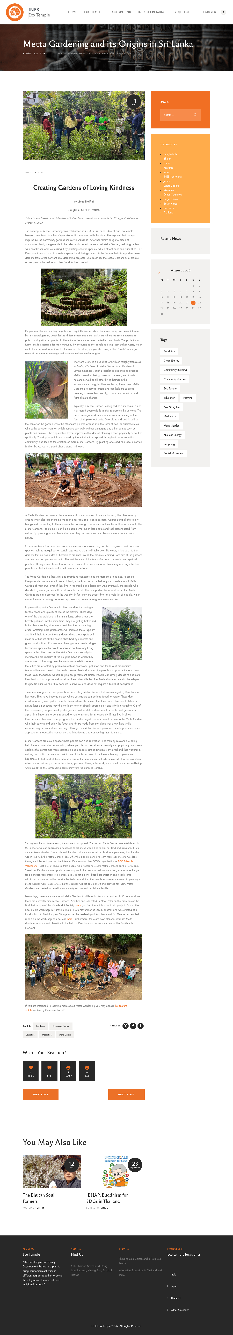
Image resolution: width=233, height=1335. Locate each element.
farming (188, 398)
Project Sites (171, 199)
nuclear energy (172, 435)
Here (78, 905)
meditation (47, 1034)
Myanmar (169, 190)
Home (27, 53)
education (30, 1034)
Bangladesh (170, 154)
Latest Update (171, 186)
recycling (169, 444)
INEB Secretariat (173, 177)
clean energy (171, 361)
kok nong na (172, 407)
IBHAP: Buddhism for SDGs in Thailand (107, 1198)
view (52, 1171)
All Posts (41, 53)
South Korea (171, 204)
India (166, 172)
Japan (167, 181)
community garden (61, 1026)
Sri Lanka (169, 208)
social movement (174, 453)
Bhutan (167, 159)
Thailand (168, 212)
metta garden (65, 1034)
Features (168, 168)
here (69, 919)
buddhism (40, 1026)
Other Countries (173, 195)
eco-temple (170, 388)
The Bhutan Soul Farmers (38, 1198)
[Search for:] (180, 115)
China (167, 163)
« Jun (159, 273)
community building (175, 370)
